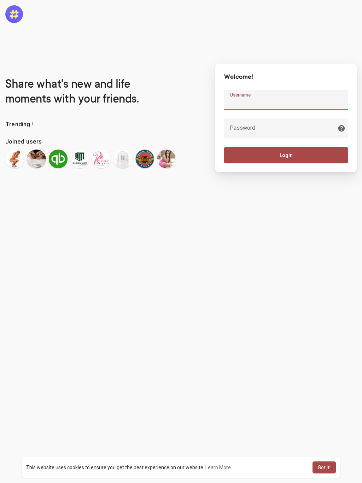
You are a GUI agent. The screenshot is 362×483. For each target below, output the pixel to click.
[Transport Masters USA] (144, 159)
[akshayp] (36, 159)
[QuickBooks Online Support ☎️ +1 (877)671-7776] (58, 159)
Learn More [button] (218, 467)
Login (286, 155)
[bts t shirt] (122, 159)
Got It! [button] (324, 467)
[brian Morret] (14, 159)
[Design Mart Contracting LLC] (79, 159)
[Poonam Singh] (166, 159)
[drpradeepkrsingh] (101, 159)
